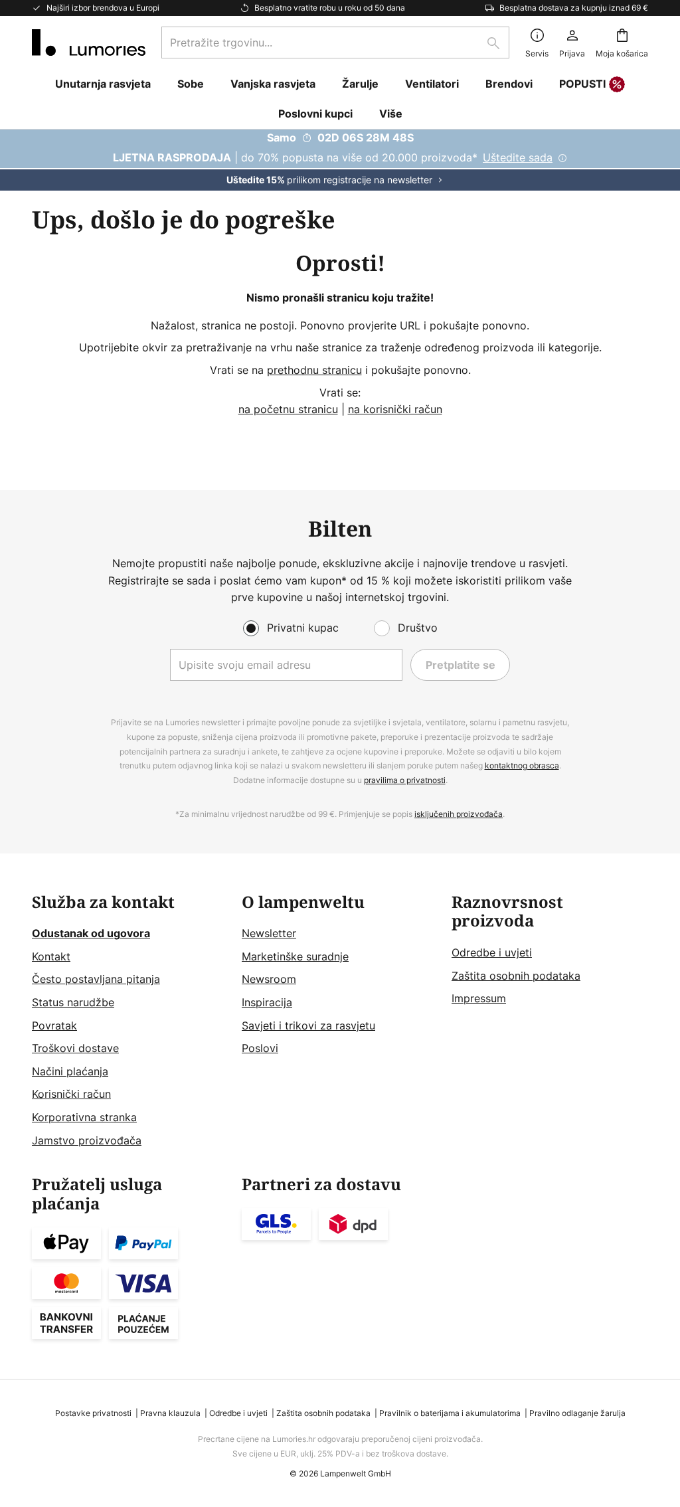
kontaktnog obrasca (522, 765)
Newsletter (269, 933)
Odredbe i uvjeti (492, 952)
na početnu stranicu (288, 409)
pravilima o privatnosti (405, 780)
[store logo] (88, 42)
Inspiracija (267, 1002)
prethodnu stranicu (314, 370)
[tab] (130, 1021)
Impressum (479, 998)
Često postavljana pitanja (96, 979)
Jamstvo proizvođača (86, 1140)
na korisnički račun (395, 409)
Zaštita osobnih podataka (516, 975)
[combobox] (335, 42)
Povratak (54, 1025)
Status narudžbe (73, 1002)
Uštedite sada (517, 157)
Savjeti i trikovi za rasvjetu (308, 1025)
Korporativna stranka (84, 1117)
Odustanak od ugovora (91, 933)
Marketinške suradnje (295, 956)
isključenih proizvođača (458, 814)
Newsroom (269, 979)
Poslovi (260, 1048)
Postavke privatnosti (93, 1413)
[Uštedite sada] (340, 160)
